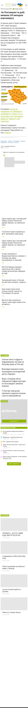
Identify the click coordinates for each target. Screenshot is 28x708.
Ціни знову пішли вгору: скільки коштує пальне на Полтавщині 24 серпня (12, 291)
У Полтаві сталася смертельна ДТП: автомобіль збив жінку (13, 233)
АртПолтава (9, 411)
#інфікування (4, 142)
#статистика (11, 142)
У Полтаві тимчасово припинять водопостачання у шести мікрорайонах (14, 393)
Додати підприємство (14, 463)
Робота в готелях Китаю (11, 612)
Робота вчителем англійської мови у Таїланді (13, 567)
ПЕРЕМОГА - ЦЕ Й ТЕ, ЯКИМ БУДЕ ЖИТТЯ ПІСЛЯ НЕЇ (12, 534)
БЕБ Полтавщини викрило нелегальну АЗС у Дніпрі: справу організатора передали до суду (13, 270)
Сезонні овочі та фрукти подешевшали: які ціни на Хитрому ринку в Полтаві (13, 361)
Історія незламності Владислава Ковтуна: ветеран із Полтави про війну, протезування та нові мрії (14, 257)
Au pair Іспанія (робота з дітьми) (11, 590)
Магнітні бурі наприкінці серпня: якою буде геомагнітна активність (14, 302)
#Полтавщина (16, 141)
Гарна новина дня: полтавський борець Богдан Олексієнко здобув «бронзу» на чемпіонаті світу (14, 222)
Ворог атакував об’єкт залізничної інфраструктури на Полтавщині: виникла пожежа (14, 382)
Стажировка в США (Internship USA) (13, 557)
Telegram (7, 133)
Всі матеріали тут (14, 421)
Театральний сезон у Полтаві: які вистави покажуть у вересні (14, 281)
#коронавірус (4, 141)
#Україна (10, 141)
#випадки (23, 141)
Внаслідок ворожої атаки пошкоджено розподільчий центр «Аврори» (13, 371)
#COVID (16, 142)
